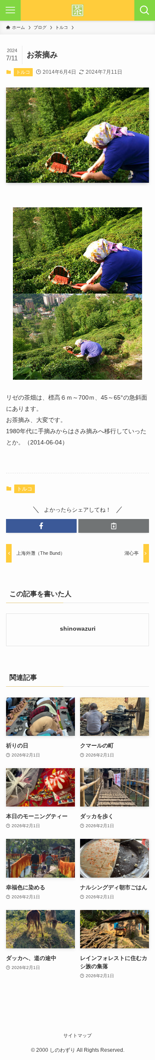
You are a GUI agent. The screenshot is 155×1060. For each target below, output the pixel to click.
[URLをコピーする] (113, 526)
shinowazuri (78, 628)
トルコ (23, 72)
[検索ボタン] (144, 10)
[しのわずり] (77, 10)
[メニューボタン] (10, 10)
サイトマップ (77, 1035)
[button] (41, 526)
